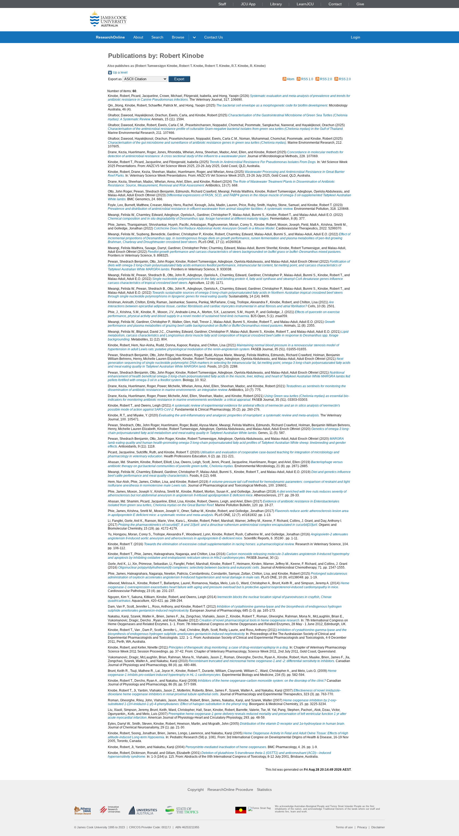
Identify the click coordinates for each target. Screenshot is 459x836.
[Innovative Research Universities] (109, 810)
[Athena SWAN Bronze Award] (82, 810)
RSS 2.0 (326, 79)
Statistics (264, 789)
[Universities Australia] (143, 810)
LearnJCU (305, 4)
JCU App (248, 4)
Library (276, 4)
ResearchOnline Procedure (230, 789)
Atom (290, 79)
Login (355, 37)
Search (157, 37)
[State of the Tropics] (181, 810)
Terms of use (344, 827)
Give (360, 4)
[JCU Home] (108, 18)
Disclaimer (378, 827)
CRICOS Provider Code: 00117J (150, 827)
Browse (178, 37)
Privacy (362, 827)
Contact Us (213, 37)
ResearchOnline (110, 37)
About (138, 37)
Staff (222, 4)
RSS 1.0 (307, 79)
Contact (335, 4)
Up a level (120, 72)
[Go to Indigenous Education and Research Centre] (241, 810)
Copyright (196, 789)
